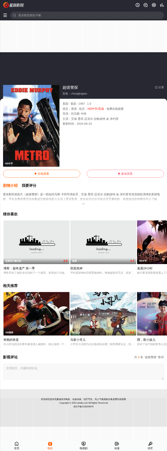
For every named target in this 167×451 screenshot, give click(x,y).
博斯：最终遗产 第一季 (19, 268)
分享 (159, 87)
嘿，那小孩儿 (146, 339)
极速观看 (125, 173)
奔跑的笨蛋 (11, 339)
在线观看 (41, 173)
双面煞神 (76, 268)
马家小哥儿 (78, 339)
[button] (12, 186)
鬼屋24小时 (145, 268)
